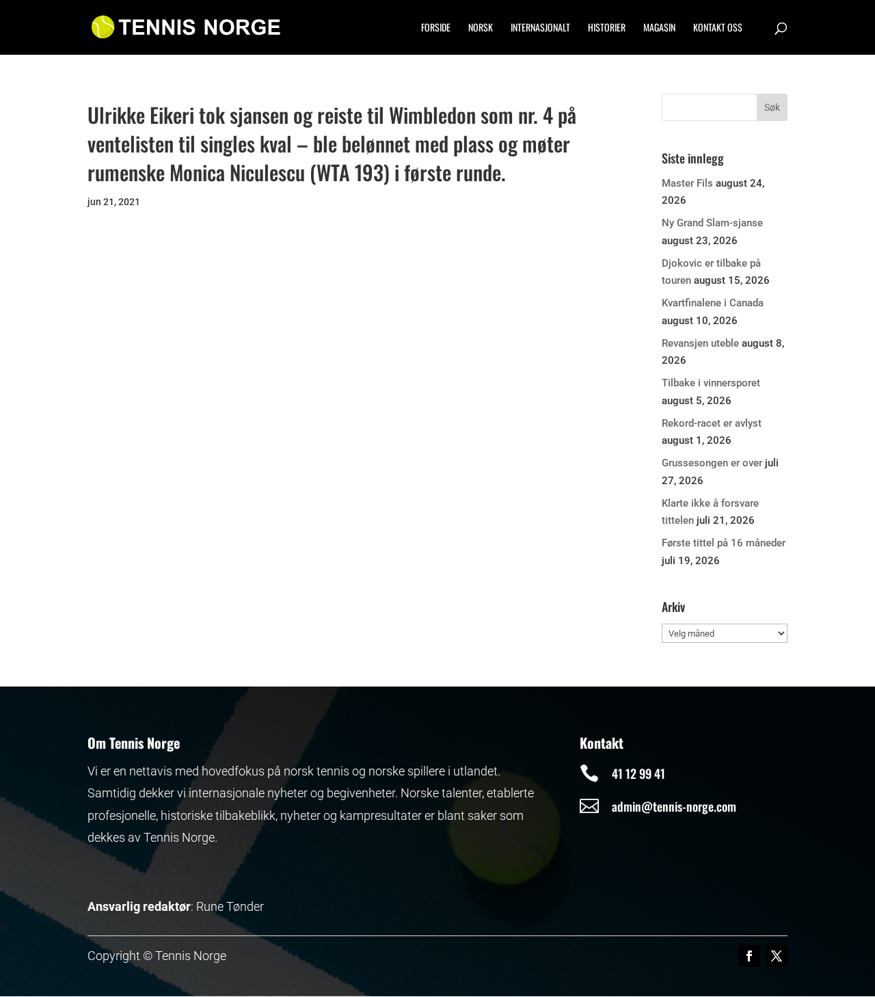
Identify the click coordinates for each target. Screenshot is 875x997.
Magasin (659, 28)
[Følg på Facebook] (749, 956)
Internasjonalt (540, 28)
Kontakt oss (717, 28)
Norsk (480, 28)
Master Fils (687, 183)
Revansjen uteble (700, 343)
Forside (435, 28)
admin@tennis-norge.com (674, 806)
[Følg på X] (777, 956)
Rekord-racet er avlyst (712, 423)
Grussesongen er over (712, 463)
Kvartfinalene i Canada (713, 303)
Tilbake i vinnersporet (711, 383)
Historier (606, 28)
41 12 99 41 (638, 773)
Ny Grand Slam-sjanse (712, 223)
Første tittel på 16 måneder (723, 543)
